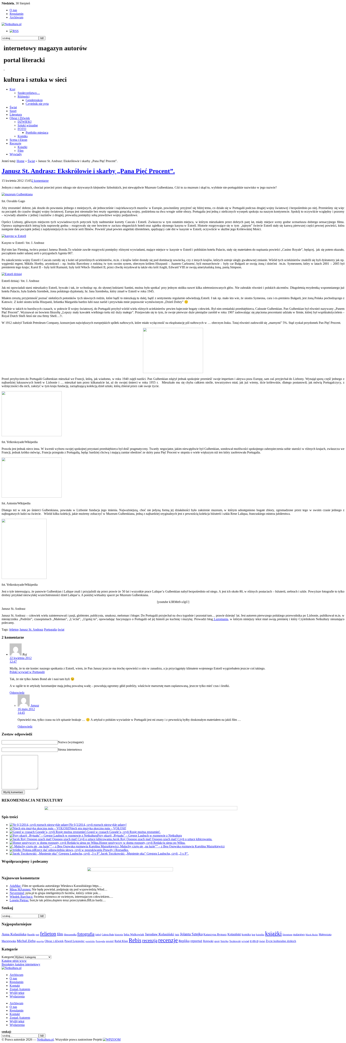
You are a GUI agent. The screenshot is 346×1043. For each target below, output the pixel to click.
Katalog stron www (14, 960)
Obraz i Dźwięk (20, 118)
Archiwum (16, 17)
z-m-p (254, 941)
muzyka (40, 941)
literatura (287, 934)
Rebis (135, 940)
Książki (22, 147)
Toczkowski (235, 941)
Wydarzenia (17, 996)
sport (217, 941)
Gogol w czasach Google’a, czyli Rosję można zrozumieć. (124, 832)
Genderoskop (34, 100)
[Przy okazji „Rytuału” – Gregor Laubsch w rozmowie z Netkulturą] (53, 835)
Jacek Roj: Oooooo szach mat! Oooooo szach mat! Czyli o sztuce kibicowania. (162, 839)
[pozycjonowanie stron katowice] (173, 1034)
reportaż (196, 941)
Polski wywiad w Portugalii (27, 672)
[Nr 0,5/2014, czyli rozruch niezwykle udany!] (40, 824)
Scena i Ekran (18, 139)
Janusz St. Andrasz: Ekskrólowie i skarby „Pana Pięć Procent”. (88, 171)
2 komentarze (40, 180)
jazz (177, 934)
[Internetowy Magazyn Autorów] (11, 24)
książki (273, 933)
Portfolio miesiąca (37, 132)
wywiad (245, 941)
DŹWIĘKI (24, 121)
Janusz (34, 705)
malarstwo (299, 934)
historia (119, 934)
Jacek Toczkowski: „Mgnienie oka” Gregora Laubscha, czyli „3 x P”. (145, 853)
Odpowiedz (17, 692)
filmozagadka (70, 934)
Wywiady (16, 154)
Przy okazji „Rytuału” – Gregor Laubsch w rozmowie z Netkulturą (139, 835)
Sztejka (224, 941)
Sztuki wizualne (28, 125)
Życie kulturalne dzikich (281, 941)
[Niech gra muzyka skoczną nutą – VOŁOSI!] (39, 828)
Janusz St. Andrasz (31, 629)
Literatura (16, 114)
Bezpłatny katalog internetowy (21, 964)
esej (37, 934)
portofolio (90, 941)
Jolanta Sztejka (191, 934)
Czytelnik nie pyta (37, 103)
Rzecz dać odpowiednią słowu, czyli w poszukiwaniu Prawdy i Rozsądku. (81, 850)
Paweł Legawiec (74, 941)
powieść (110, 941)
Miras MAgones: (20, 889)
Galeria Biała (108, 934)
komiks (246, 934)
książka (260, 934)
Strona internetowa (70, 749)
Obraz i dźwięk (54, 941)
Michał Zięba (26, 941)
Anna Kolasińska (14, 934)
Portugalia (50, 629)
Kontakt (15, 985)
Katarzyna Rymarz (215, 934)
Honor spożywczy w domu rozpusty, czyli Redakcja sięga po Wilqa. (142, 842)
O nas (13, 10)
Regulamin (16, 13)
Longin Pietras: (19, 900)
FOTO (22, 129)
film (60, 934)
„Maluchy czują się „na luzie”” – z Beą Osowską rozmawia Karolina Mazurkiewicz (172, 846)
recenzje (168, 940)
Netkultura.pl (45, 1039)
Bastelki (31, 934)
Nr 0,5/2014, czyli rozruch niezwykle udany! (98, 824)
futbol (98, 934)
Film (20, 150)
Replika (184, 941)
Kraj (12, 89)
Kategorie (8, 957)
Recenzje (15, 143)
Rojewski (208, 941)
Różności (23, 96)
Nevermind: (17, 893)
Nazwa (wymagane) (70, 742)
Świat (13, 107)
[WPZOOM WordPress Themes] (112, 1039)
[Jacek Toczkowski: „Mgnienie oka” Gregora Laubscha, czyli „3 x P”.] (55, 853)
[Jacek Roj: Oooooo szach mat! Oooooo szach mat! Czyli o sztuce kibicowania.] (61, 839)
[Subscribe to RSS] (14, 31)
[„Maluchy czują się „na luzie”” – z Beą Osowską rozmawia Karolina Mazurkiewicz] (64, 846)
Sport (13, 111)
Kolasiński (234, 934)
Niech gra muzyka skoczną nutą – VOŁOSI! (97, 828)
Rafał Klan (121, 941)
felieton (14, 629)
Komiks (23, 136)
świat (61, 629)
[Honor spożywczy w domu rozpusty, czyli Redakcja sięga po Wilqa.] (54, 842)
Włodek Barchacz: (21, 896)
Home (20, 161)
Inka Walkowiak (134, 934)
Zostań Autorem (20, 989)
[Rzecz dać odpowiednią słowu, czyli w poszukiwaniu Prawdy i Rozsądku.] (22, 850)
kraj (253, 934)
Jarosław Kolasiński (159, 934)
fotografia (86, 934)
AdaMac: (15, 886)
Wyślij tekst (17, 993)
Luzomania (220, 619)
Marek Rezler (312, 935)
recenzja (149, 940)
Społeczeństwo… (29, 93)
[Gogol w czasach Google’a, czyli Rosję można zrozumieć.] (48, 832)
